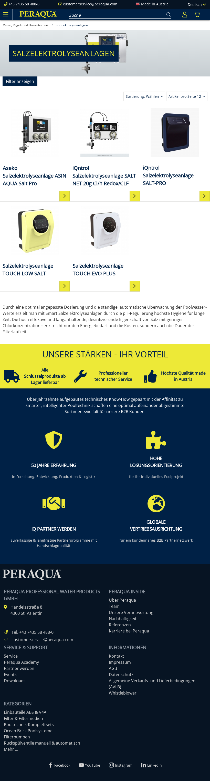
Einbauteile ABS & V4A (25, 712)
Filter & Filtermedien (23, 718)
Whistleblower (122, 693)
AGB (113, 668)
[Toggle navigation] (5, 14)
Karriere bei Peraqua (129, 631)
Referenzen (120, 625)
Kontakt (116, 656)
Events (10, 674)
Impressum (120, 662)
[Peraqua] (38, 14)
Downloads (15, 681)
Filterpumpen (17, 737)
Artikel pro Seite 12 (185, 96)
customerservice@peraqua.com (90, 4)
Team (114, 606)
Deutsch (195, 4)
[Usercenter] (184, 14)
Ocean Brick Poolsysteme (28, 731)
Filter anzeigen (20, 81)
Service (11, 656)
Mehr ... (11, 749)
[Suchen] (167, 13)
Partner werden (19, 668)
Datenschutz (121, 674)
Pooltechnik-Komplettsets (29, 724)
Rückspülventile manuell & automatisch (42, 743)
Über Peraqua (122, 600)
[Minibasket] (197, 14)
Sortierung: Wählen (143, 96)
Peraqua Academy (21, 662)
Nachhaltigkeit (122, 618)
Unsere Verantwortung (131, 612)
